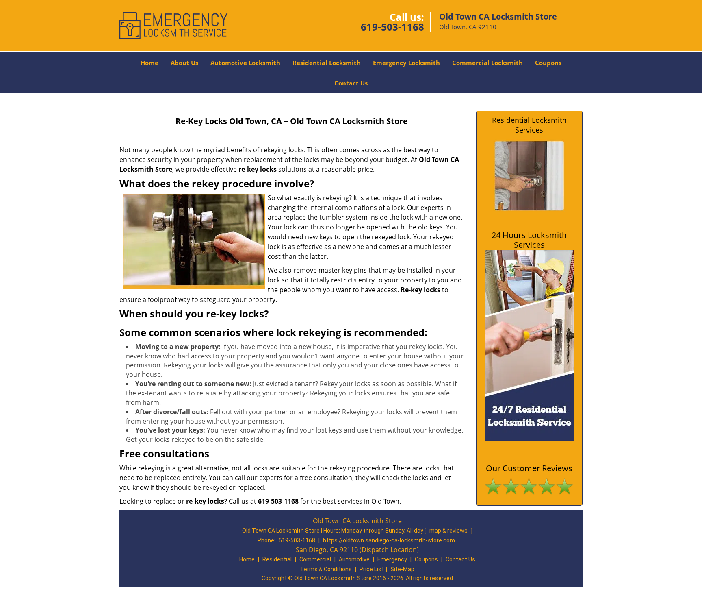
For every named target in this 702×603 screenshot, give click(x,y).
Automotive (354, 559)
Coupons (548, 63)
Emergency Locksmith (406, 63)
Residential (277, 559)
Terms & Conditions (326, 569)
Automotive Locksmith (245, 63)
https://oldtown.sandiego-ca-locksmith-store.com (389, 540)
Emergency (392, 559)
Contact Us (351, 83)
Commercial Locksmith (487, 63)
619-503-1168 (392, 26)
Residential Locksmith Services (529, 125)
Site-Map (402, 569)
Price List (372, 569)
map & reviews (449, 530)
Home (149, 63)
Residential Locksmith (326, 63)
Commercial (315, 559)
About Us (184, 63)
